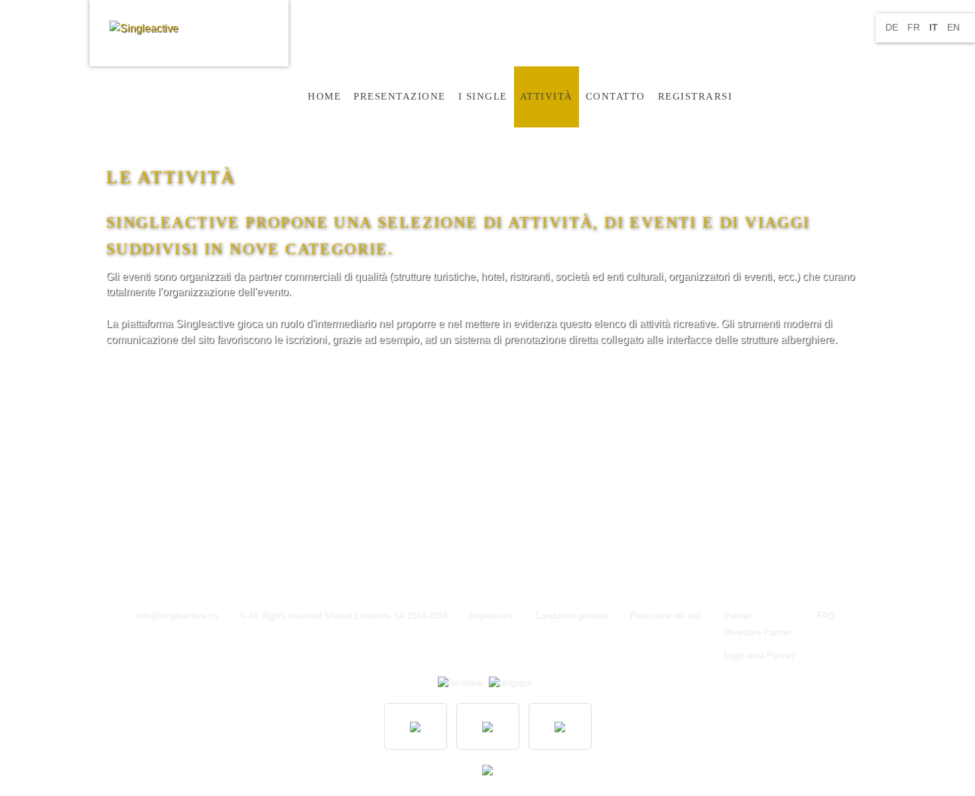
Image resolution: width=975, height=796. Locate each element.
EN (953, 27)
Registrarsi (695, 96)
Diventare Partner (757, 632)
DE (893, 27)
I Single (482, 96)
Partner (738, 616)
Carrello (755, 96)
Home (324, 96)
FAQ (825, 616)
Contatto (615, 96)
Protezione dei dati (666, 616)
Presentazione (400, 96)
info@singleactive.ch (177, 616)
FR (915, 27)
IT (935, 27)
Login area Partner (759, 656)
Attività (546, 96)
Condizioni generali (571, 616)
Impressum (491, 616)
